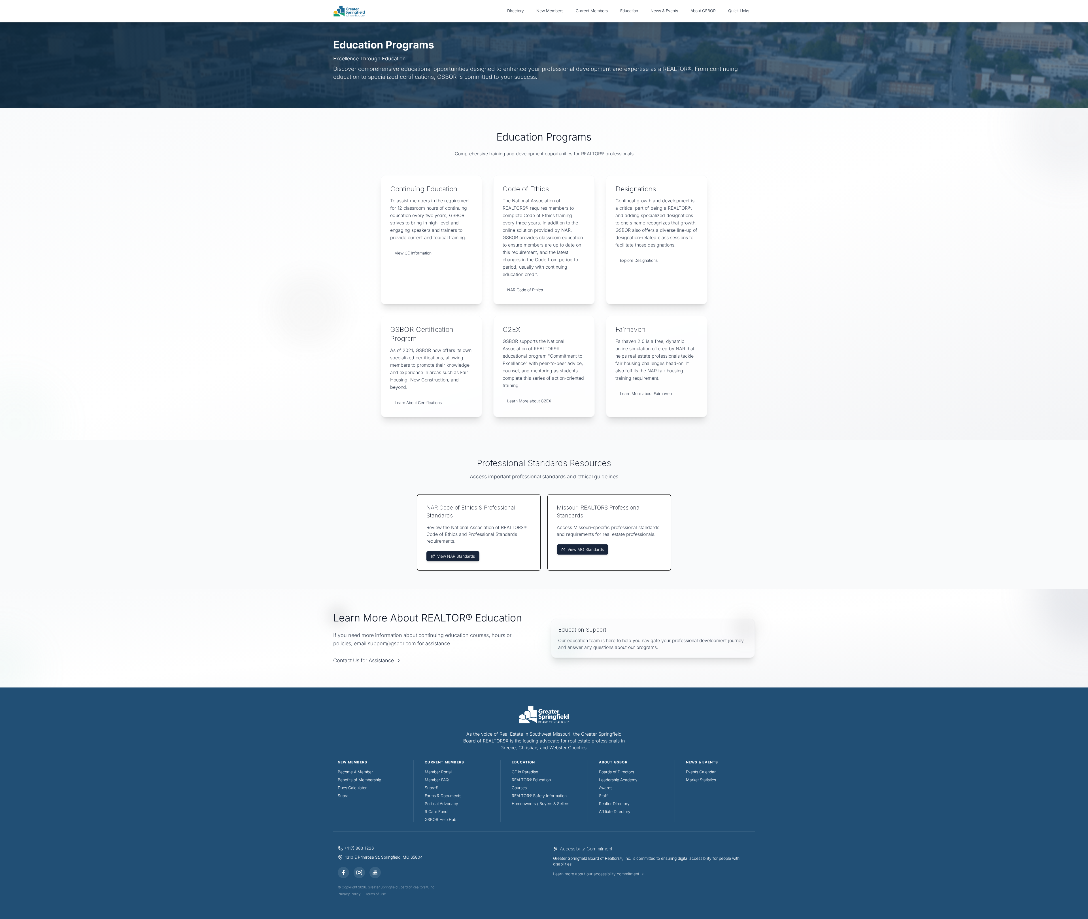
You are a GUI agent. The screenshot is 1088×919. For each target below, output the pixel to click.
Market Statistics (701, 779)
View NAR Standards (456, 556)
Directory (515, 10)
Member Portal (438, 771)
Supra (343, 795)
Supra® (431, 787)
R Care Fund (436, 811)
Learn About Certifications (418, 402)
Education (629, 10)
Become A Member (355, 771)
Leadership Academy (618, 779)
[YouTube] (375, 872)
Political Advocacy (441, 803)
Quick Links (738, 10)
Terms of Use (375, 894)
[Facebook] (343, 872)
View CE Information (413, 253)
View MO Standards (586, 549)
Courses (519, 787)
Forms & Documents (443, 795)
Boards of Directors (616, 771)
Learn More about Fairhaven (646, 393)
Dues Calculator (352, 787)
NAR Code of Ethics (525, 289)
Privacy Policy (349, 894)
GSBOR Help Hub (440, 819)
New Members (549, 10)
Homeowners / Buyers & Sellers (540, 803)
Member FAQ (437, 779)
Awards (605, 787)
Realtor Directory (614, 803)
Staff (603, 795)
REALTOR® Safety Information (539, 795)
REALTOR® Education (531, 779)
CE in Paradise (525, 771)
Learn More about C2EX (529, 400)
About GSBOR (703, 10)
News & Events (664, 10)
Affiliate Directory (614, 811)
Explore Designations (639, 260)
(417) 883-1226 (359, 848)
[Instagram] (359, 872)
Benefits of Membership (359, 779)
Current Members (592, 10)
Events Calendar (701, 771)
